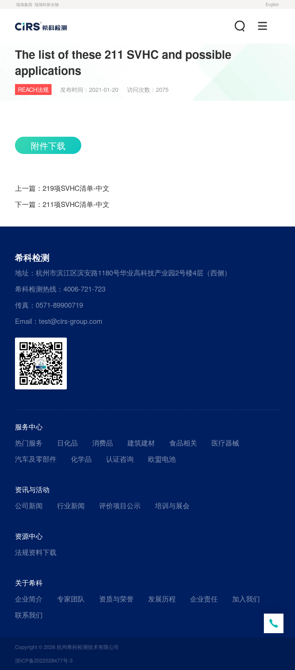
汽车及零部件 (35, 459)
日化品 (67, 442)
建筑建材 (141, 442)
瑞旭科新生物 (47, 4)
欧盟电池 (162, 459)
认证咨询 (120, 459)
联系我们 (29, 615)
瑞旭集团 (24, 4)
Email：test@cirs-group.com (58, 321)
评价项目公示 (120, 505)
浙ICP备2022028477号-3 (44, 660)
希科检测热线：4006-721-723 (60, 288)
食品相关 (183, 442)
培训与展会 (172, 505)
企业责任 (204, 598)
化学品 (81, 459)
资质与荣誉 (116, 598)
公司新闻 (29, 505)
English (272, 4)
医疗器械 (225, 442)
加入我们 (246, 598)
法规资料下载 (35, 552)
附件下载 (48, 145)
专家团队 (71, 598)
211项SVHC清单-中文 (76, 204)
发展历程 (162, 598)
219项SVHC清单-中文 (76, 188)
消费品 (102, 442)
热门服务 (29, 442)
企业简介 (29, 598)
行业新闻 (71, 505)
